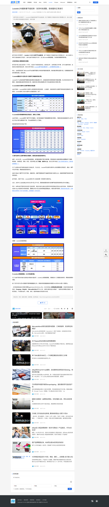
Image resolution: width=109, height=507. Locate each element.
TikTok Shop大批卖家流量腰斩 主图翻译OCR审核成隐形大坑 (87, 28)
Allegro (87, 127)
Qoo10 (87, 131)
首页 (24, 2)
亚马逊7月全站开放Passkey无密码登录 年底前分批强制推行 (88, 43)
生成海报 (57, 308)
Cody (15, 428)
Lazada (50, 2)
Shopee (56, 2)
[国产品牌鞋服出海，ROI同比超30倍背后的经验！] (21, 447)
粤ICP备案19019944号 (42, 502)
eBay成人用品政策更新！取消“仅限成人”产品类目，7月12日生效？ (52, 429)
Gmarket (82, 150)
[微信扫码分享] (61, 308)
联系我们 (38, 500)
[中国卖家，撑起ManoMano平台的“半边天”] (81, 94)
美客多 (78, 154)
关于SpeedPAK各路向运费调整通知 (44, 341)
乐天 (78, 150)
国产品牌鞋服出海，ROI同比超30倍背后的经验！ (48, 442)
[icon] (92, 501)
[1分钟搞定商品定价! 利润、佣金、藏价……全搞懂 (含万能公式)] (21, 461)
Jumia (78, 143)
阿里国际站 (69, 2)
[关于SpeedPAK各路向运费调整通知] (21, 345)
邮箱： (36, 485)
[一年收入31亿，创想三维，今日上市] (81, 101)
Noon (82, 135)
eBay (40, 2)
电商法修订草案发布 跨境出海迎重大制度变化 (88, 59)
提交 (70, 488)
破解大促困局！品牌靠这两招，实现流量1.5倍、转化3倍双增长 (52, 400)
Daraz (78, 139)
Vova (84, 127)
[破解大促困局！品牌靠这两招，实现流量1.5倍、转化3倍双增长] (21, 403)
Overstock (80, 124)
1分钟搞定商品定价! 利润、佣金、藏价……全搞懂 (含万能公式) (52, 457)
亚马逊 (35, 2)
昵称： (16, 485)
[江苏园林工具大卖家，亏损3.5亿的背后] (81, 87)
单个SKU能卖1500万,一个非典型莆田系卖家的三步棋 (49, 355)
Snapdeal (83, 139)
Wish (85, 118)
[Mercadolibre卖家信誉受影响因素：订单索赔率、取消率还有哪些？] (21, 331)
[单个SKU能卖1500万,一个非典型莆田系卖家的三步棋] (21, 360)
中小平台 (44, 12)
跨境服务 (30, 2)
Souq (78, 135)
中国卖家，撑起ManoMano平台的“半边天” (90, 94)
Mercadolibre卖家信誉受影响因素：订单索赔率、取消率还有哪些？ (52, 327)
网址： (56, 485)
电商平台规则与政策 (51, 12)
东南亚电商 (39, 12)
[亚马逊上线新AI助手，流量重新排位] (81, 108)
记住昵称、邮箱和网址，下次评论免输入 (23, 488)
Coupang (87, 150)
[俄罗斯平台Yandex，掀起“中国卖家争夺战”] (81, 81)
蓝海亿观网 (14, 12)
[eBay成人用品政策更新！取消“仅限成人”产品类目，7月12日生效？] (21, 432)
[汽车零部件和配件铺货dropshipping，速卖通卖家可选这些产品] (21, 389)
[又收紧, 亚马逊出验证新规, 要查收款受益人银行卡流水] (21, 418)
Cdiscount (62, 2)
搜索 (79, 7)
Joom (78, 146)
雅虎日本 (92, 150)
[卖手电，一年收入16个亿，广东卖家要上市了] (81, 74)
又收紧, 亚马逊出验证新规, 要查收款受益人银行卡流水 (50, 413)
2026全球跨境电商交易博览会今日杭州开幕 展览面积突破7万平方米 (88, 36)
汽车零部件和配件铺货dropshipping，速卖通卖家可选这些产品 (52, 386)
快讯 (75, 2)
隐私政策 (26, 500)
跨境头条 (59, 12)
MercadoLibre (16, 326)
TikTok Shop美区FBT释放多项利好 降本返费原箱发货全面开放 (87, 51)
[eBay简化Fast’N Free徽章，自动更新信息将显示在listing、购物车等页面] (21, 374)
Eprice (91, 127)
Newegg (87, 122)
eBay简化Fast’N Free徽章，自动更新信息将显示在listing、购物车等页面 (52, 371)
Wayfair (82, 122)
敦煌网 (95, 122)
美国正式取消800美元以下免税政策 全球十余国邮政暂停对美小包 (87, 21)
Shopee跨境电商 (17, 457)
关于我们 (44, 500)
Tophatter (86, 124)
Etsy (78, 122)
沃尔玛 (45, 2)
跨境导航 (32, 500)
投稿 (96, 2)
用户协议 (20, 500)
